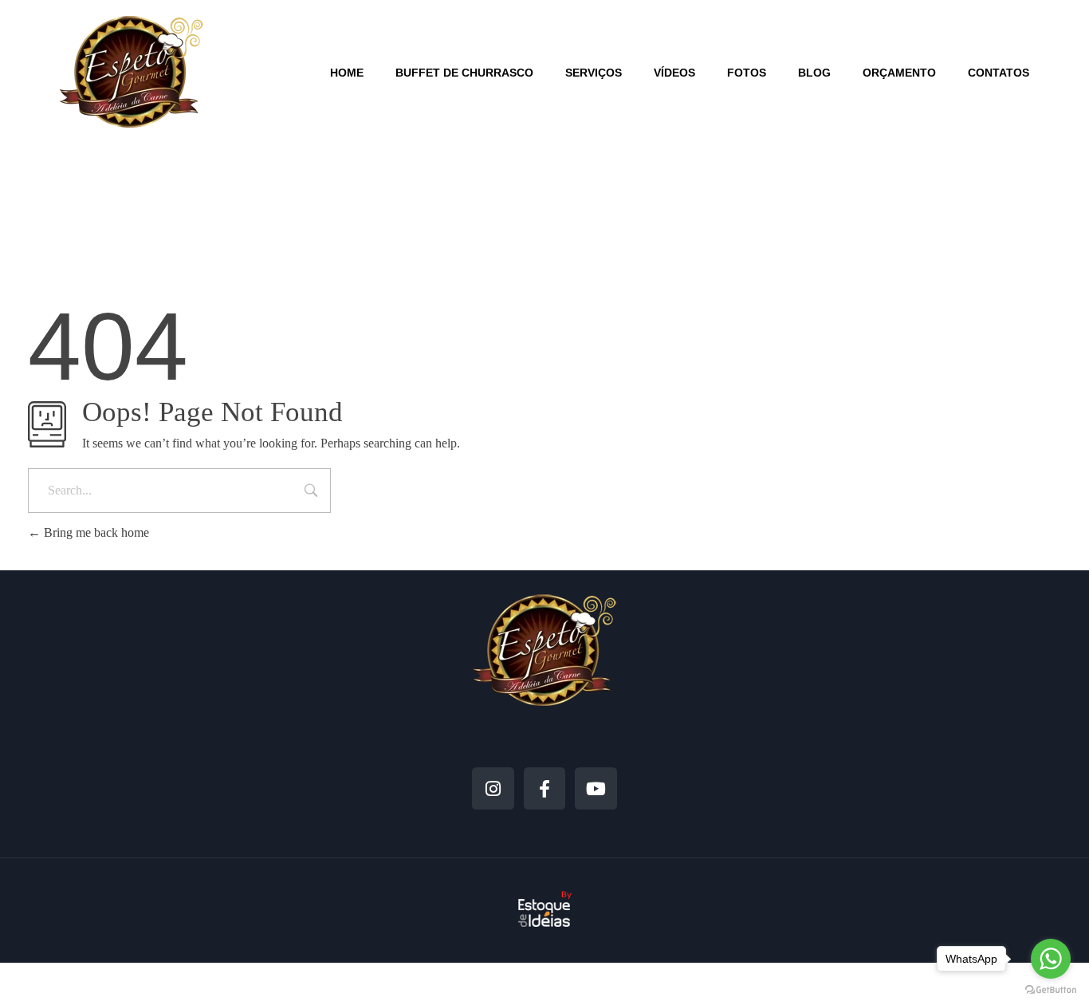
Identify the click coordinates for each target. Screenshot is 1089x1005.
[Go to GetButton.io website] (1050, 989)
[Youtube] (596, 788)
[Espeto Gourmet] (131, 71)
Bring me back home (95, 532)
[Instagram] (493, 788)
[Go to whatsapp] (1051, 959)
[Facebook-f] (545, 788)
